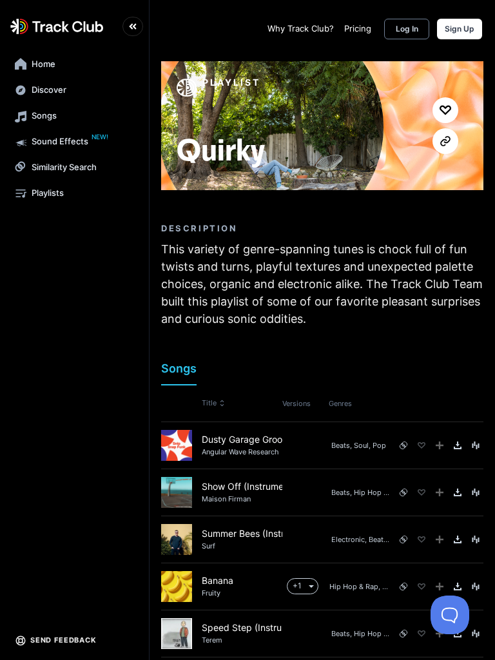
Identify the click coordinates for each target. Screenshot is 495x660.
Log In (407, 29)
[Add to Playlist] (439, 445)
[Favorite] (421, 445)
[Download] (457, 445)
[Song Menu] (475, 445)
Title (209, 402)
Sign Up (459, 29)
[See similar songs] (403, 445)
